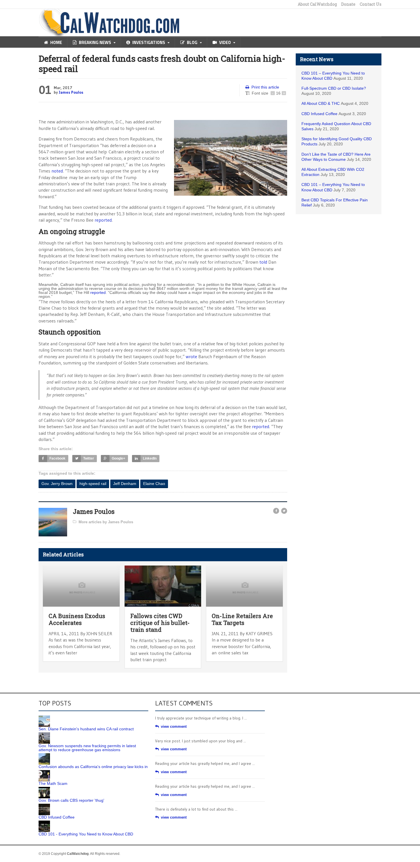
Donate (348, 4)
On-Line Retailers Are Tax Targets (242, 619)
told (263, 262)
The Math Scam (53, 783)
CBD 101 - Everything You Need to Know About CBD (86, 834)
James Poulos (71, 92)
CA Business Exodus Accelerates (77, 619)
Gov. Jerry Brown (57, 483)
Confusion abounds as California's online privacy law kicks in (93, 766)
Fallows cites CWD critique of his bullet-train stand (160, 622)
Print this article (265, 87)
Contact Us (370, 4)
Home (56, 42)
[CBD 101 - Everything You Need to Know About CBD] (44, 822)
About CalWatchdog (317, 4)
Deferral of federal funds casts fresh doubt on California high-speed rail (162, 63)
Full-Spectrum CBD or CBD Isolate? (333, 88)
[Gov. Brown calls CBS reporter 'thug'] (44, 789)
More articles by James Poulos (106, 522)
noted (57, 171)
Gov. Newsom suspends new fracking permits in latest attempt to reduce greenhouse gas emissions (87, 747)
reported (103, 220)
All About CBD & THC (320, 103)
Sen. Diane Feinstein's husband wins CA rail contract (86, 729)
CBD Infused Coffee (319, 113)
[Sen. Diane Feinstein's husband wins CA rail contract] (44, 717)
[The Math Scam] (44, 772)
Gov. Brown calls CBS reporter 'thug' (71, 800)
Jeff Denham (124, 483)
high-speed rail (92, 483)
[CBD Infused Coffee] (44, 805)
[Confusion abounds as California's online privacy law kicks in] (44, 755)
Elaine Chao (154, 483)
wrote (191, 356)
